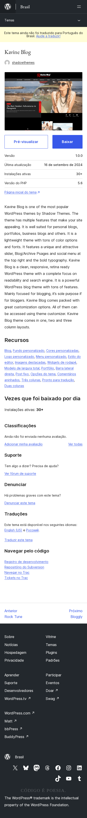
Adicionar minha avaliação (23, 444)
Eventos (52, 683)
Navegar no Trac (16, 572)
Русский (32, 530)
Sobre (9, 636)
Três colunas (30, 380)
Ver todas (75, 444)
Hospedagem (15, 652)
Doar (52, 690)
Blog (7, 350)
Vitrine (51, 636)
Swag (52, 698)
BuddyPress (16, 736)
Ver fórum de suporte (20, 473)
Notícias (11, 644)
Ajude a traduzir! (48, 36)
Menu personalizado (51, 356)
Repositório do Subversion (24, 567)
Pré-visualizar (26, 141)
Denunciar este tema (19, 503)
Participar (53, 675)
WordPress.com (19, 713)
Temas (9, 20)
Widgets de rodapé (61, 362)
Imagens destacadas (30, 362)
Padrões (53, 660)
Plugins (51, 652)
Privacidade (14, 660)
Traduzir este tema (18, 540)
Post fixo (22, 374)
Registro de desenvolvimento (26, 562)
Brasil (19, 757)
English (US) (13, 530)
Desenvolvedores (18, 690)
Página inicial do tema (20, 192)
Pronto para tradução (58, 380)
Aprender (11, 675)
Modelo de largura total (21, 368)
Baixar (67, 141)
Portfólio (47, 368)
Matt (10, 721)
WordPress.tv (17, 698)
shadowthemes (23, 62)
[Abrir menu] (80, 6)
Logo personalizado (19, 356)
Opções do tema (43, 374)
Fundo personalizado (28, 350)
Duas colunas (14, 386)
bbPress (13, 729)
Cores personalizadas (62, 350)
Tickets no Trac (16, 578)
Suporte (10, 683)
